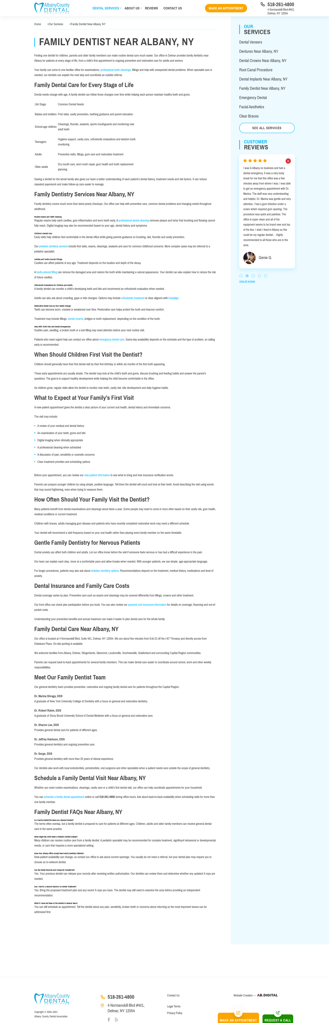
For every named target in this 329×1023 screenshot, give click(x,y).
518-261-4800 (280, 4)
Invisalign (173, 298)
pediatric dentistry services (53, 246)
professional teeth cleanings (115, 70)
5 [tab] (265, 239)
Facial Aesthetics (251, 106)
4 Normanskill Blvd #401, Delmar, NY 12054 (281, 11)
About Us (132, 8)
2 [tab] (247, 239)
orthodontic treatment (132, 298)
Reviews (151, 8)
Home (37, 24)
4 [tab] (259, 239)
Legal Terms (173, 1006)
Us (172, 8)
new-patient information (97, 475)
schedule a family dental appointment (64, 797)
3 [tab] (253, 239)
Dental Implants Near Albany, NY (263, 79)
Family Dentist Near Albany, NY (262, 88)
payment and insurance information (147, 604)
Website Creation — (245, 995)
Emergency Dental (253, 97)
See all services (267, 128)
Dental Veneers (250, 42)
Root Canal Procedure (255, 69)
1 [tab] (240, 239)
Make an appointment (226, 8)
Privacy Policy (174, 1013)
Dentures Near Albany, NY (258, 51)
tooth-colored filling (46, 272)
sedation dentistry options (105, 570)
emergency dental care (111, 339)
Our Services (56, 24)
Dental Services (106, 8)
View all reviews (247, 245)
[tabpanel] (267, 196)
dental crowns (75, 319)
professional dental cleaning (134, 220)
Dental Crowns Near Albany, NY (263, 60)
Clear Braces (249, 116)
